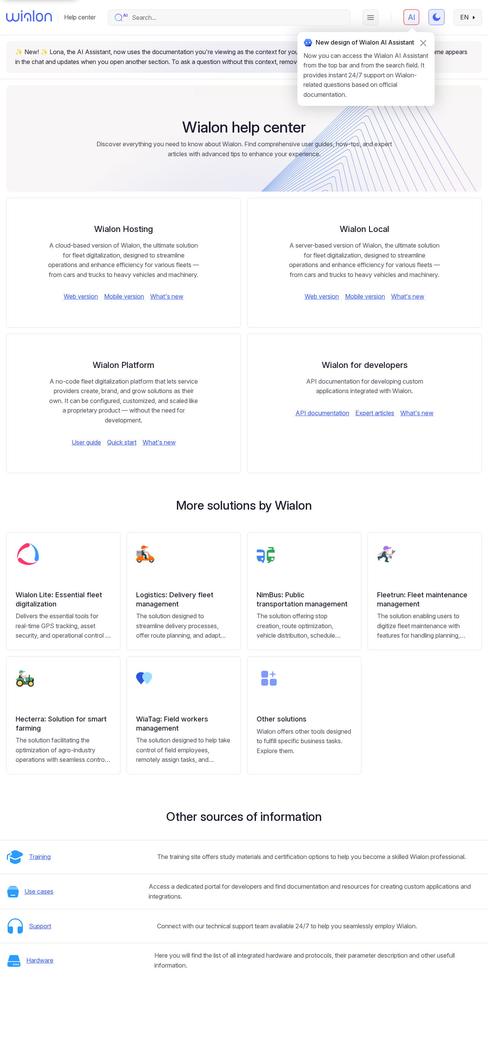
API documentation (322, 413)
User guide (86, 442)
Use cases (38, 891)
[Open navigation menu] (371, 18)
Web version (81, 296)
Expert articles (374, 413)
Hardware (39, 960)
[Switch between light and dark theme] (437, 17)
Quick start (121, 442)
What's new (166, 296)
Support (40, 926)
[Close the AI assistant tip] (423, 43)
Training (40, 856)
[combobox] (237, 17)
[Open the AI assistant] (411, 17)
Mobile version (124, 296)
